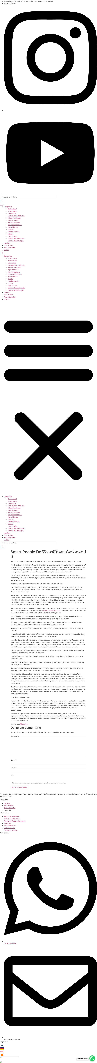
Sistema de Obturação (16, 241)
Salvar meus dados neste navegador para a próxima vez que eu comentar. (39, 783)
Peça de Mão (12, 236)
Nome (13, 760)
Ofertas (6, 250)
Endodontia (12, 213)
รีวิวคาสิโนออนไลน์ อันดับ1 (52, 610)
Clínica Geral (12, 209)
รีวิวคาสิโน (23, 724)
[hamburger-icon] (1, 204)
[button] (48, 397)
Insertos (10, 229)
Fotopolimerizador (14, 218)
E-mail (13, 768)
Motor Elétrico (13, 227)
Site (12, 775)
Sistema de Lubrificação (16, 238)
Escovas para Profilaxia (16, 216)
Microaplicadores (14, 222)
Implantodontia (13, 220)
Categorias (8, 207)
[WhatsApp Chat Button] (92, 1058)
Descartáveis (12, 211)
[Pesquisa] (2, 201)
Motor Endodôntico (15, 225)
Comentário (15, 736)
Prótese (10, 234)
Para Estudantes (13, 232)
